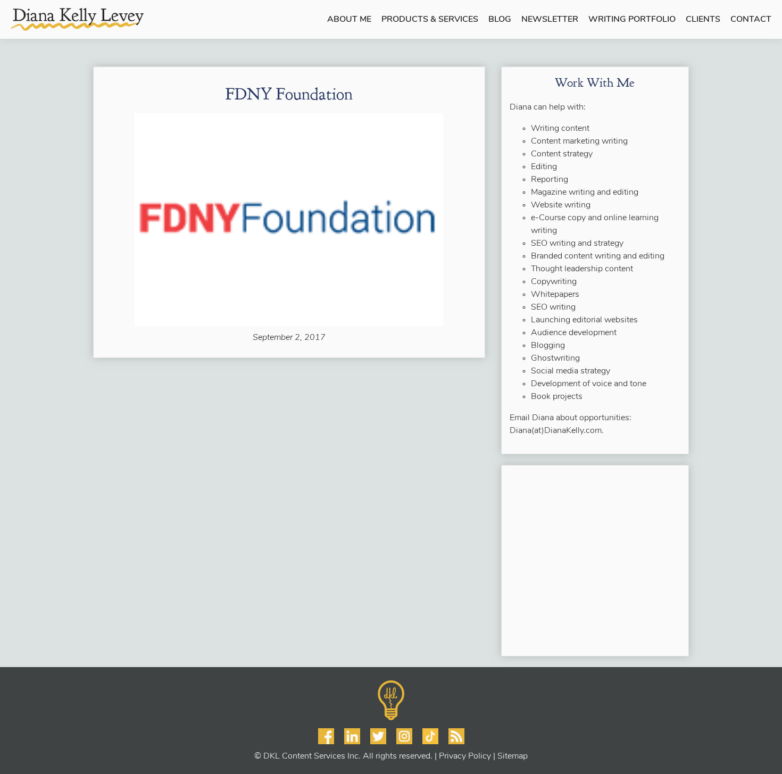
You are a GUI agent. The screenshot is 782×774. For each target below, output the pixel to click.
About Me (349, 19)
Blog (499, 19)
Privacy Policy (465, 756)
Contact (750, 19)
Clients (703, 19)
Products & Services (429, 19)
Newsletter (549, 19)
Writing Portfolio (632, 19)
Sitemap (512, 756)
